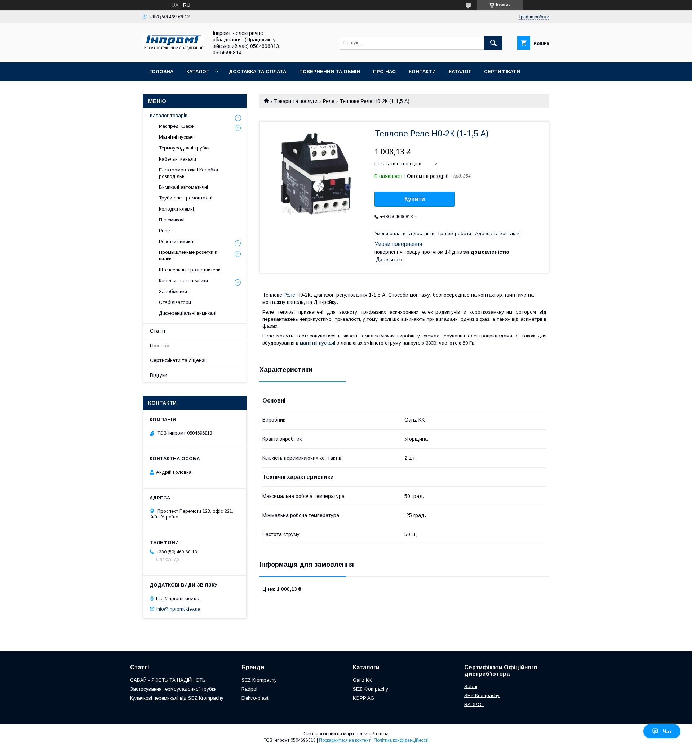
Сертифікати (502, 71)
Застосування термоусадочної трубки (173, 689)
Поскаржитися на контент (345, 740)
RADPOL (474, 704)
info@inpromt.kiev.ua (178, 608)
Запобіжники (173, 291)
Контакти (422, 71)
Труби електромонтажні (185, 198)
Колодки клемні (176, 209)
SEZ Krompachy (259, 680)
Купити (414, 199)
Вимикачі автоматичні (183, 187)
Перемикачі (172, 220)
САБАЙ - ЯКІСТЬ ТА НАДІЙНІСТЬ (167, 680)
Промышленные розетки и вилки (188, 255)
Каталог (197, 71)
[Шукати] (493, 43)
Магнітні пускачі (177, 137)
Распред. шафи (177, 126)
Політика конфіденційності (401, 740)
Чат (667, 731)
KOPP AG (363, 698)
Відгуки (158, 375)
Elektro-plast (254, 698)
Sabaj (470, 686)
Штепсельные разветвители (190, 270)
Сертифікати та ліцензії (178, 360)
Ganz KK (362, 680)
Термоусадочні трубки (184, 148)
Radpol (249, 689)
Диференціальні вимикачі (187, 313)
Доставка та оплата (257, 71)
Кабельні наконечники (183, 280)
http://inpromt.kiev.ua (177, 598)
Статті (157, 331)
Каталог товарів (168, 115)
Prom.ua (380, 733)
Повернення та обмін (329, 71)
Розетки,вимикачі (178, 241)
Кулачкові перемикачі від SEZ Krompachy (176, 698)
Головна (161, 71)
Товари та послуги (296, 101)
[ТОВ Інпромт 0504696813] (173, 48)
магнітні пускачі (317, 343)
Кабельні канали (177, 159)
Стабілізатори (175, 302)
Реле (328, 101)
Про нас (384, 71)
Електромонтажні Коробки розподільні (188, 173)
